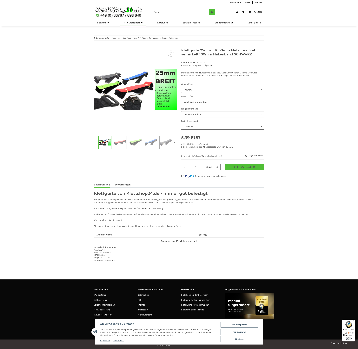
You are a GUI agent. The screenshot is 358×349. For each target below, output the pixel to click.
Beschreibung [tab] (102, 184)
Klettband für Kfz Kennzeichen (195, 300)
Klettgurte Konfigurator (202, 65)
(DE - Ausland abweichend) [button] (211, 156)
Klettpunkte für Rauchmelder (195, 304)
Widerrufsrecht (145, 314)
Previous (96, 142)
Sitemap (141, 304)
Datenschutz (118, 340)
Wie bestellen (100, 295)
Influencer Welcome (103, 314)
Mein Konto (235, 2)
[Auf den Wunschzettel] (171, 54)
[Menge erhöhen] (217, 167)
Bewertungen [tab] (123, 184)
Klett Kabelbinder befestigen (194, 295)
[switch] (349, 338)
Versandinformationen (104, 304)
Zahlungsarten (101, 300)
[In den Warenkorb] (96, 46)
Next (174, 142)
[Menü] (353, 321)
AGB (140, 300)
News (247, 2)
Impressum (105, 340)
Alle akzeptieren (239, 324)
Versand (204, 144)
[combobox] (222, 90)
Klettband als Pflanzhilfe (192, 309)
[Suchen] (212, 12)
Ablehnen (239, 339)
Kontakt (258, 2)
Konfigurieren (239, 332)
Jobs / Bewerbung (102, 309)
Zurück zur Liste (102, 38)
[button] (237, 12)
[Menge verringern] (184, 167)
